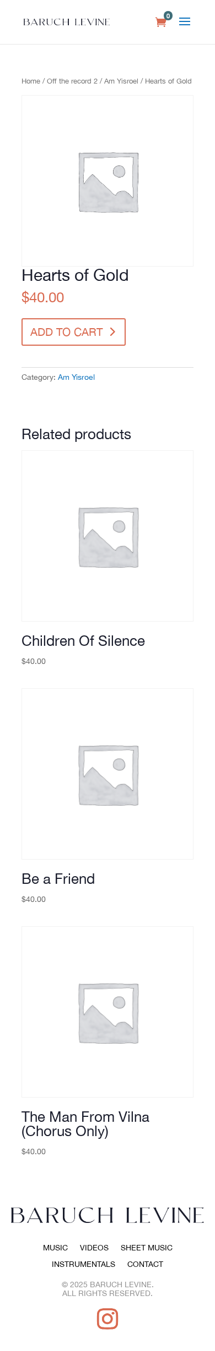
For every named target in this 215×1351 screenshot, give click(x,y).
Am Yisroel (121, 81)
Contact (145, 1264)
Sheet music (147, 1248)
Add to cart (66, 331)
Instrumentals (83, 1264)
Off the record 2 (72, 81)
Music (55, 1248)
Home (31, 81)
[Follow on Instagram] (107, 1318)
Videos (94, 1248)
